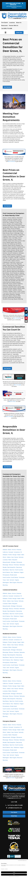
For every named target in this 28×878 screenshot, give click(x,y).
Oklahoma (16, 572)
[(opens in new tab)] (14, 151)
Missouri (11, 565)
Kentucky (21, 557)
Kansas (16, 557)
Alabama (5, 549)
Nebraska (22, 565)
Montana (16, 565)
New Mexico (6, 570)
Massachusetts (6, 562)
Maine (10, 559)
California (5, 552)
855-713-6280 (17, 385)
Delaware (5, 554)
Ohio (12, 572)
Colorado (10, 552)
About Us (18, 22)
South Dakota (14, 577)
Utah (7, 580)
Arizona (14, 549)
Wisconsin (19, 582)
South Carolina (6, 577)
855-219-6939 (16, 318)
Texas (4, 580)
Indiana (9, 557)
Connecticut (17, 552)
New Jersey (19, 567)
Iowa (12, 557)
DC (21, 552)
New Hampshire (11, 567)
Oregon (22, 572)
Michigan (13, 562)
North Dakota (6, 572)
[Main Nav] (5, 32)
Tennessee (21, 577)
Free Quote (4, 22)
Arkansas (18, 549)
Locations (12, 22)
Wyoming (5, 585)
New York (12, 570)
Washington (6, 582)
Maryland (14, 559)
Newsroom (4, 25)
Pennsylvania (6, 575)
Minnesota (19, 562)
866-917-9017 (12, 401)
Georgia (14, 554)
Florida (10, 554)
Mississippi (5, 565)
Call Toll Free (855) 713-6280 (14, 805)
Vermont (12, 580)
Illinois (4, 557)
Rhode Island (13, 575)
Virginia (17, 580)
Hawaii (19, 554)
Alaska (9, 549)
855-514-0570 (11, 161)
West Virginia (13, 582)
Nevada (5, 567)
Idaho (22, 554)
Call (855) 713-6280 (6, 28)
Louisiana (5, 559)
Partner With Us (13, 25)
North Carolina (19, 570)
